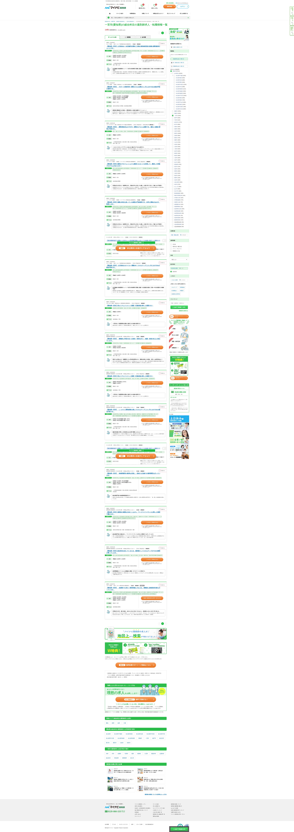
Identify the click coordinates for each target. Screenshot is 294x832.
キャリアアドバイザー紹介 (159, 808)
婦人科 (132, 758)
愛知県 (174, 71)
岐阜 (119, 723)
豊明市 (175, 171)
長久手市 (176, 191)
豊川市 (107, 742)
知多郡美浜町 (177, 215)
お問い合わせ (138, 814)
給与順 (144, 37)
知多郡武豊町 (177, 217)
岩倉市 (175, 168)
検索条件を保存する (183, 310)
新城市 (175, 153)
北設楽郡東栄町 (177, 224)
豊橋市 (140, 738)
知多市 (175, 160)
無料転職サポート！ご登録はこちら (135, 665)
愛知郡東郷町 (177, 193)
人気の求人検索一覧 (157, 812)
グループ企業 (139, 824)
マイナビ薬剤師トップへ (140, 804)
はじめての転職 (174, 808)
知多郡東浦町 (177, 211)
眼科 (133, 753)
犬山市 (175, 142)
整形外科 (153, 753)
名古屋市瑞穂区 (179, 91)
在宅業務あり (174, 290)
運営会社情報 (156, 816)
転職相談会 (133, 13)
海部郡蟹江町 (177, 204)
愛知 (107, 723)
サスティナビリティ (123, 824)
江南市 (121, 742)
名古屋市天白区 (179, 108)
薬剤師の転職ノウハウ (176, 804)
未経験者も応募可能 (175, 294)
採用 (132, 824)
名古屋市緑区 (131, 738)
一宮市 (147, 738)
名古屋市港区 (179, 97)
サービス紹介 (119, 13)
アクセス (114, 824)
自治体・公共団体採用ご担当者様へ (143, 808)
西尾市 (175, 137)
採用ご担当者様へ (170, 3)
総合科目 (108, 758)
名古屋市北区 (139, 734)
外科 (113, 753)
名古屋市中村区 (151, 734)
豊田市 (114, 742)
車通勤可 (182, 290)
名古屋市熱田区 (179, 93)
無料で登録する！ (136, 699)
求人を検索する (184, 13)
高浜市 (175, 166)
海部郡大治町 (177, 202)
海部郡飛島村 (177, 206)
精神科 (139, 753)
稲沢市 (175, 151)
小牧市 (175, 148)
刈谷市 (175, 131)
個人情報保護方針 (149, 824)
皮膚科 (119, 753)
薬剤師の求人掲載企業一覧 (159, 814)
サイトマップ (138, 816)
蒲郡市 (175, 140)
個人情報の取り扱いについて (141, 810)
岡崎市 (175, 113)
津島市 (175, 126)
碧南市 (175, 128)
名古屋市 (108, 734)
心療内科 (161, 753)
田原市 (175, 175)
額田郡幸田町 (177, 219)
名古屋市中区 (161, 734)
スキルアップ (174, 287)
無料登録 (169, 6)
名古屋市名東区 (179, 106)
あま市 (175, 188)
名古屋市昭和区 (179, 88)
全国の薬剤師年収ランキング (177, 810)
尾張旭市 (176, 164)
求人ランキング (171, 13)
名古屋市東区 (129, 734)
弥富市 (128, 742)
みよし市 (176, 186)
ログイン (182, 6)
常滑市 (175, 144)
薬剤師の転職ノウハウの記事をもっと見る (156, 794)
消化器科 (116, 758)
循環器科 (124, 758)
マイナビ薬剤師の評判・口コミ (178, 814)
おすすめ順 (113, 37)
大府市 (175, 157)
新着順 (129, 37)
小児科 (146, 753)
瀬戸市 (154, 738)
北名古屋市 (176, 182)
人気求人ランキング (157, 810)
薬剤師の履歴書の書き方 (176, 806)
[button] (163, 43)
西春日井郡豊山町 (178, 195)
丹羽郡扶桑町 (177, 199)
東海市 (175, 155)
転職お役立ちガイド (158, 13)
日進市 (175, 173)
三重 (124, 723)
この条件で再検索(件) (179, 829)
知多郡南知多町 (177, 213)
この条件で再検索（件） (179, 307)
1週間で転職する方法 (175, 812)
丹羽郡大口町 (177, 197)
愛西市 (175, 177)
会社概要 (107, 824)
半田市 (175, 120)
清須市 (175, 180)
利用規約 (137, 812)
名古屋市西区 (179, 82)
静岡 (113, 723)
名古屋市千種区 (118, 734)
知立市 (175, 162)
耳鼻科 (126, 753)
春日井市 (161, 738)
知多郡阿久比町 (177, 208)
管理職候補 (182, 287)
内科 (107, 753)
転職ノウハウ (145, 13)
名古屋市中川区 (110, 738)
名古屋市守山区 (179, 102)
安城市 (175, 135)
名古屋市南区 (121, 738)
